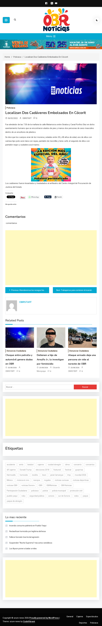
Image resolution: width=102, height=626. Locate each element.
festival (68, 470)
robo (23, 496)
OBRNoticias (51, 485)
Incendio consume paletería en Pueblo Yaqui (27, 526)
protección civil (76, 491)
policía (45, 491)
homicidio (24, 475)
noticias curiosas (62, 480)
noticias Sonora (28, 485)
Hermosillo (11, 475)
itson (44, 475)
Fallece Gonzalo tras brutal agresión (24, 537)
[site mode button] (97, 20)
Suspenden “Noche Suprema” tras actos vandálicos (30, 543)
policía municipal (59, 491)
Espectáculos (92, 616)
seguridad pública (36, 496)
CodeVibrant (29, 621)
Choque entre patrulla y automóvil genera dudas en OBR (19, 359)
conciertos (90, 465)
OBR (40, 485)
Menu (49, 36)
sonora (51, 496)
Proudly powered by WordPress (44, 618)
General (70, 616)
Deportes (83, 623)
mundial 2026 (80, 475)
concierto (78, 465)
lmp (69, 475)
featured (57, 470)
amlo (21, 465)
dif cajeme (11, 470)
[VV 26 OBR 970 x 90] (51, 44)
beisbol (30, 465)
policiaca (35, 491)
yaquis (85, 496)
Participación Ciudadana (17, 491)
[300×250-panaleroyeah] (51, 164)
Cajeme (79, 616)
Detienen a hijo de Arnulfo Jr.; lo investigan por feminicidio (50, 359)
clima (67, 465)
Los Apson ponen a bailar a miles (23, 548)
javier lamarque (56, 475)
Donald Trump (26, 470)
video (76, 496)
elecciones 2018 (42, 470)
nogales (47, 480)
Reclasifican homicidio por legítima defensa (27, 531)
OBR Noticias (66, 485)
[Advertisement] (51, 257)
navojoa (36, 480)
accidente (11, 465)
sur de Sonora (64, 496)
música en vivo (23, 480)
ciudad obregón (54, 465)
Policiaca (11, 108)
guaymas (79, 470)
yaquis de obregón (14, 501)
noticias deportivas (81, 480)
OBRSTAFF (27, 118)
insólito (35, 475)
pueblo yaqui (12, 496)
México (10, 480)
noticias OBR (12, 485)
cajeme (41, 465)
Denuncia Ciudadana (16, 351)
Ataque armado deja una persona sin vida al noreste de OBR (82, 359)
